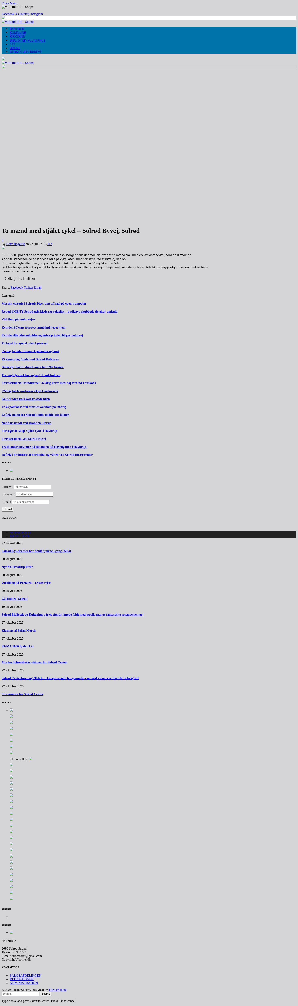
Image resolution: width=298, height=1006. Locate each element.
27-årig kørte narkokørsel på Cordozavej (30, 391)
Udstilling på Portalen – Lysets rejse (26, 582)
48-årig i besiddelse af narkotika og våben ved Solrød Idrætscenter (47, 454)
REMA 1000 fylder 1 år (18, 646)
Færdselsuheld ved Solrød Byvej (24, 438)
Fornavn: (7, 486)
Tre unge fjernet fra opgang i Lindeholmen (31, 375)
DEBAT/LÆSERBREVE (26, 52)
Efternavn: (8, 494)
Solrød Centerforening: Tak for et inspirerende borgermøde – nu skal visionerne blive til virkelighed (70, 678)
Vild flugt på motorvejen (18, 319)
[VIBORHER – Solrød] (18, 21)
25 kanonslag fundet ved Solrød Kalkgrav (30, 359)
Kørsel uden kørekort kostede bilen (26, 399)
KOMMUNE (18, 33)
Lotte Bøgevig (15, 244)
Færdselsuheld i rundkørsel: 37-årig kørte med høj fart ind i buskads (49, 383)
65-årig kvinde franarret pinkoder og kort (30, 351)
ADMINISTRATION (24, 983)
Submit (46, 993)
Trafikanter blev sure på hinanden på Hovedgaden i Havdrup (44, 447)
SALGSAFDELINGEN (25, 975)
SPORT (15, 48)
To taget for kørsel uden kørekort (24, 343)
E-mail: (7, 501)
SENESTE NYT (21, 532)
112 (12, 44)
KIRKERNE (17, 36)
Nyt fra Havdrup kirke (17, 567)
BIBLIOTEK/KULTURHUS (27, 40)
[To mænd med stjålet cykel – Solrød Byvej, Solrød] (149, 67)
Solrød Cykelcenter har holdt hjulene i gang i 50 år (36, 551)
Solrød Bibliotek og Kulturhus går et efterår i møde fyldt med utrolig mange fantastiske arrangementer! (72, 614)
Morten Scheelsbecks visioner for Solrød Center (34, 662)
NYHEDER (17, 29)
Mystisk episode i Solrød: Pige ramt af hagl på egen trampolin (44, 303)
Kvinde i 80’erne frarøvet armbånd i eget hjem (33, 327)
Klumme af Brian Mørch (19, 630)
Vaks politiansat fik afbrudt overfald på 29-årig (34, 407)
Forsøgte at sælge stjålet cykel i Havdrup (29, 431)
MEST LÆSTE (20, 536)
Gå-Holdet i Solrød (14, 598)
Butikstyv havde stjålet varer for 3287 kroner (33, 367)
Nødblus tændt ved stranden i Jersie (26, 423)
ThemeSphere (57, 989)
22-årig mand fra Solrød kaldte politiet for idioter (35, 414)
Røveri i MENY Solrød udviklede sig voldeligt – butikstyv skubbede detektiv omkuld (59, 311)
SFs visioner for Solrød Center (22, 694)
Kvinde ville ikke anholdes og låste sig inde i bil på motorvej (42, 335)
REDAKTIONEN (22, 979)
